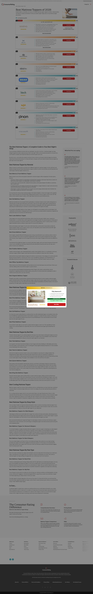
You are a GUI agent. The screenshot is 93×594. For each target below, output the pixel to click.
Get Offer (56, 304)
